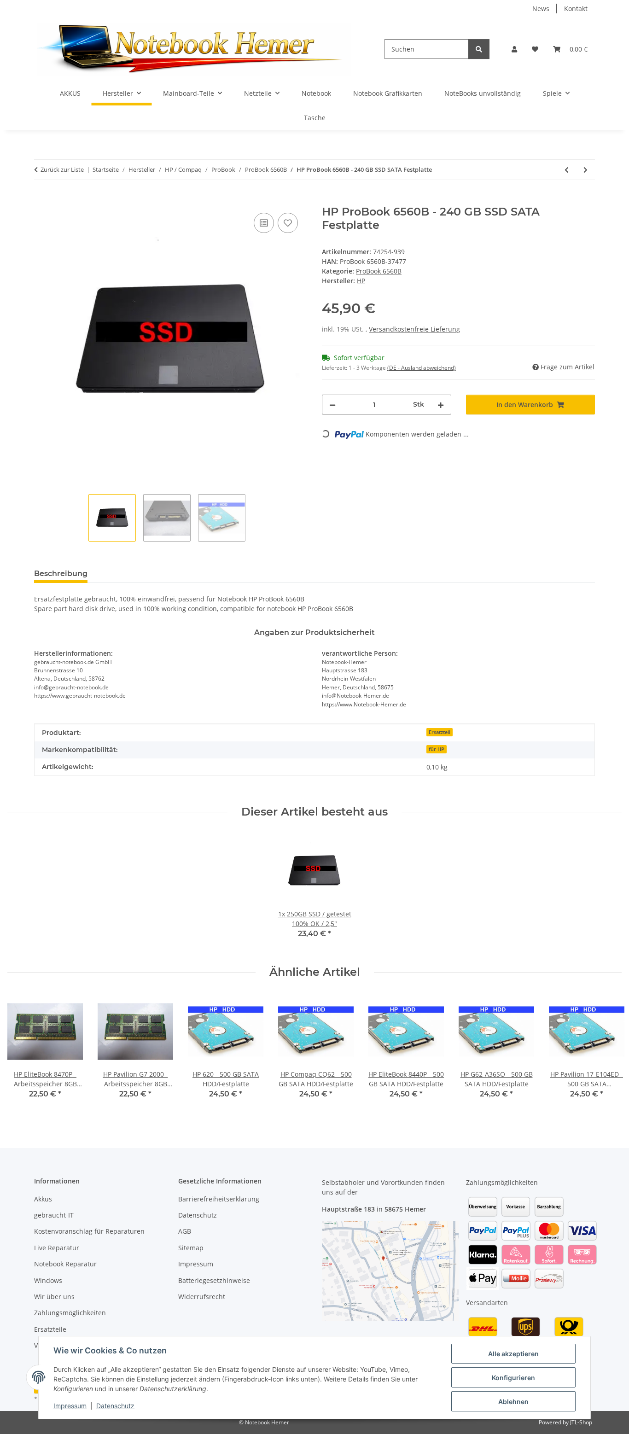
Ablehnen (513, 1401)
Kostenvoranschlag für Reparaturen (89, 1231)
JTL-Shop (581, 1422)
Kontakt (576, 8)
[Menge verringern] (332, 404)
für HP (436, 749)
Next (606, 1052)
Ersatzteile (50, 1329)
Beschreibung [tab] (60, 573)
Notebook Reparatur (65, 1263)
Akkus (43, 1199)
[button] (514, 49)
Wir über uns (54, 1296)
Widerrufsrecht (201, 1296)
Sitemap (191, 1247)
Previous (22, 1052)
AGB (184, 1231)
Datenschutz (115, 1406)
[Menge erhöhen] (441, 404)
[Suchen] (478, 49)
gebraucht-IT (54, 1215)
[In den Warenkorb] (41, 200)
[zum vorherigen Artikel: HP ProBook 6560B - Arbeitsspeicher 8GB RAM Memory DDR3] (566, 170)
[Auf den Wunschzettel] (288, 223)
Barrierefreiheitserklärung (218, 1199)
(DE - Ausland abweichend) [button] (421, 368)
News (540, 8)
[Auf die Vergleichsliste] (264, 223)
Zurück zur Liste (62, 169)
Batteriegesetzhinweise (214, 1280)
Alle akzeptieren (513, 1354)
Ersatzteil (439, 732)
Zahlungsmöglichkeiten (70, 1312)
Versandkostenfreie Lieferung (414, 329)
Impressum (70, 1406)
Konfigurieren (513, 1378)
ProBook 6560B (379, 271)
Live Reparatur (56, 1247)
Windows (48, 1280)
